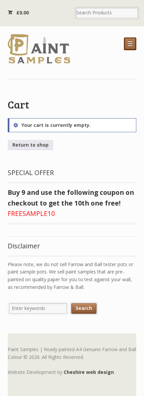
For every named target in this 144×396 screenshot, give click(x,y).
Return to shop (30, 145)
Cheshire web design (89, 372)
